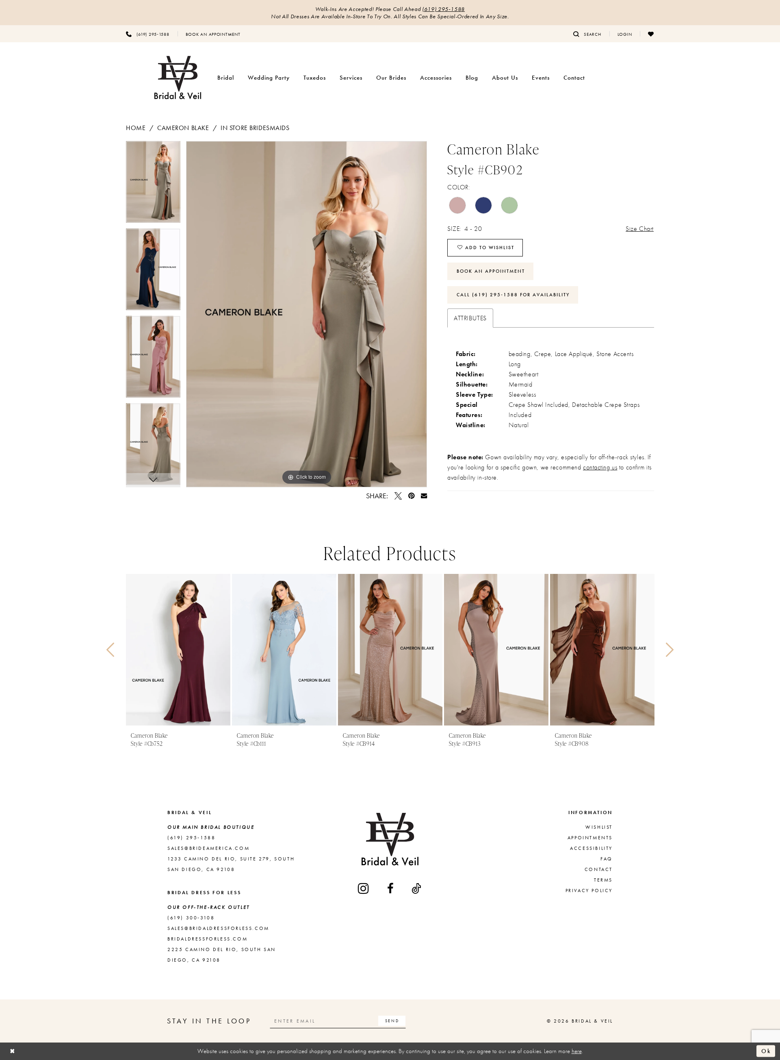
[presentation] (178, 649)
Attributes (470, 318)
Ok (766, 1051)
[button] (624, 33)
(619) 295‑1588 (443, 9)
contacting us (600, 467)
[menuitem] (148, 33)
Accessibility (591, 848)
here (577, 1051)
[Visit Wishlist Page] (651, 33)
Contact (599, 869)
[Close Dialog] (12, 1051)
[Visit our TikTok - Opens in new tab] (417, 888)
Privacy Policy (589, 890)
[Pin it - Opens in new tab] (411, 496)
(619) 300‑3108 (190, 917)
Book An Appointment (491, 271)
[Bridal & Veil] (177, 78)
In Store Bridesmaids (255, 128)
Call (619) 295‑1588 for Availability (513, 294)
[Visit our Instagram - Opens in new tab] (364, 888)
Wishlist (599, 827)
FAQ (606, 859)
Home (135, 128)
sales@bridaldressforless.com (218, 928)
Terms (603, 880)
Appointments (590, 837)
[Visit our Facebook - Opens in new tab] (391, 888)
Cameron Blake (183, 128)
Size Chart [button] (640, 228)
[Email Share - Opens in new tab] (424, 496)
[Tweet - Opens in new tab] (398, 496)
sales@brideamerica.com (208, 848)
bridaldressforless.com (207, 939)
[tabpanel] (153, 184)
